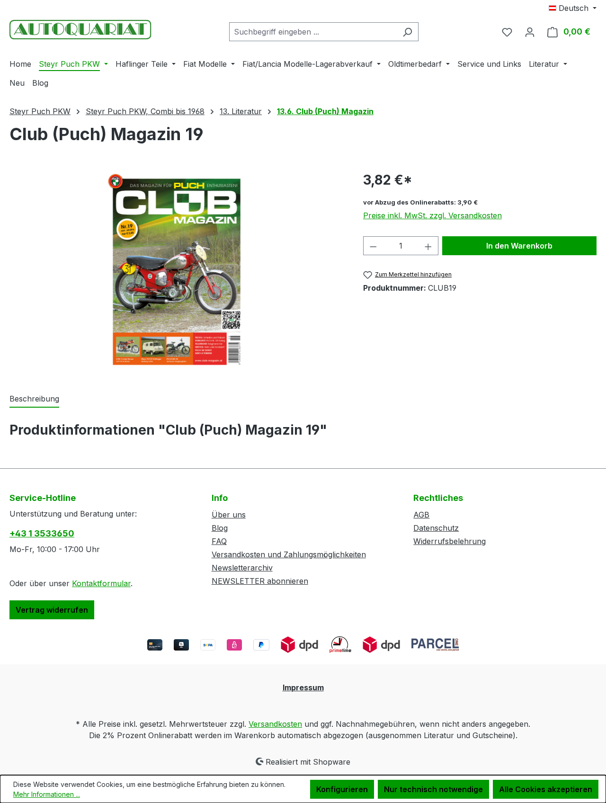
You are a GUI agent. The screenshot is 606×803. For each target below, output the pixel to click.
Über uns (229, 514)
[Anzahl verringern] (373, 245)
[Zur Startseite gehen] (80, 29)
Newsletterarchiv (242, 567)
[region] (177, 272)
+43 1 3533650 (41, 533)
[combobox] (313, 31)
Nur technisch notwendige (433, 789)
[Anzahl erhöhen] (428, 245)
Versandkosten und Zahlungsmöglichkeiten (289, 554)
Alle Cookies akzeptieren (545, 789)
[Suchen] (407, 31)
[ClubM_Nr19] (176, 272)
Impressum (303, 687)
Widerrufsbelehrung (449, 541)
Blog (220, 528)
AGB (421, 514)
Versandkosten (275, 724)
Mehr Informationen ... (46, 794)
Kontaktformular (101, 583)
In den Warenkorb (519, 245)
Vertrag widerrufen (52, 610)
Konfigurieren (342, 789)
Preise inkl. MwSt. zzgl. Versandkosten (432, 215)
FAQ (219, 541)
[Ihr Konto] (529, 31)
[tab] (34, 399)
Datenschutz (436, 528)
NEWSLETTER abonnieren (260, 581)
